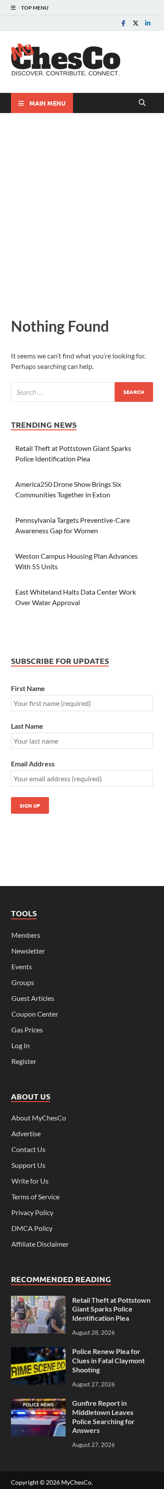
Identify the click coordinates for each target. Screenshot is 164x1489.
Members (25, 935)
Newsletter (28, 951)
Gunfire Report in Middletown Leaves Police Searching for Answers (103, 1416)
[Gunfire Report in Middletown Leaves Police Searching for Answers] (38, 1404)
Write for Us (30, 1181)
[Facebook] (123, 23)
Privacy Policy (32, 1212)
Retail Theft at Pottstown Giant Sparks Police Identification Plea (111, 1309)
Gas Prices (27, 1029)
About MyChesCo (38, 1117)
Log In (20, 1045)
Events (21, 966)
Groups (22, 982)
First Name (28, 688)
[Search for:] (82, 392)
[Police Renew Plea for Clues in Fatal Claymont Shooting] (38, 1352)
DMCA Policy (31, 1228)
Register (23, 1061)
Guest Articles (32, 998)
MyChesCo (76, 1482)
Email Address (33, 763)
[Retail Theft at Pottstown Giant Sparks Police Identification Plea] (38, 1301)
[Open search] (142, 103)
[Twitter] (135, 23)
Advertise (26, 1133)
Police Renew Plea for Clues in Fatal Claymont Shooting (108, 1360)
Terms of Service (35, 1196)
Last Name (27, 726)
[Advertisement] (82, 213)
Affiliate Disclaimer (40, 1244)
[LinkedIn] (148, 23)
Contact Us (28, 1149)
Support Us (28, 1165)
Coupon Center (34, 1014)
